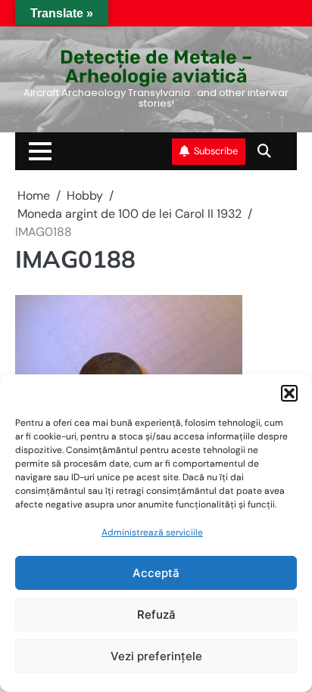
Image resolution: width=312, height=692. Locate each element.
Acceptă (156, 573)
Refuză (156, 614)
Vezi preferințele (156, 656)
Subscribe (216, 150)
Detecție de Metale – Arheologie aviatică (156, 66)
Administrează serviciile (152, 532)
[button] (289, 393)
